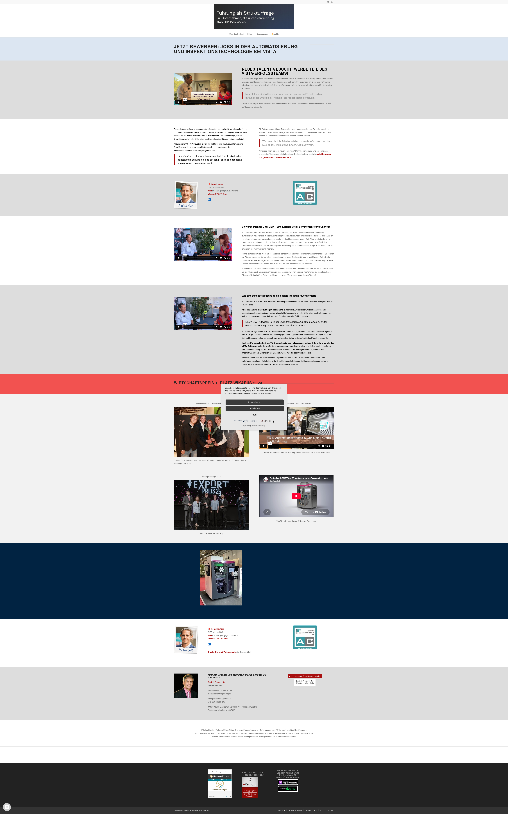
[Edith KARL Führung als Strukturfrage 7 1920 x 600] (254, 17)
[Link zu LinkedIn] (332, 2)
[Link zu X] (328, 2)
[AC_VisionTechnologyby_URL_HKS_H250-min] (305, 193)
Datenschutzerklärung (258, 426)
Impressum (246, 426)
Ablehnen (254, 408)
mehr (255, 414)
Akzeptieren (254, 402)
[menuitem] (237, 34)
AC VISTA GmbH (220, 194)
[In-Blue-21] (209, 199)
